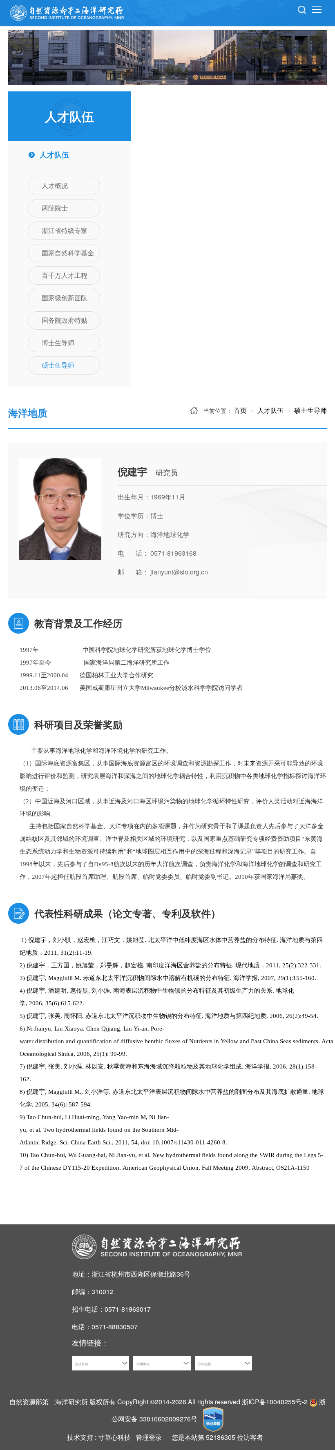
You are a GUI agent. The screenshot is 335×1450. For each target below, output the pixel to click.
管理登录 (149, 1437)
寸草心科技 (114, 1437)
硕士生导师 (310, 410)
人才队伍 (270, 410)
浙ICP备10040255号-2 (275, 1401)
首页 (240, 410)
